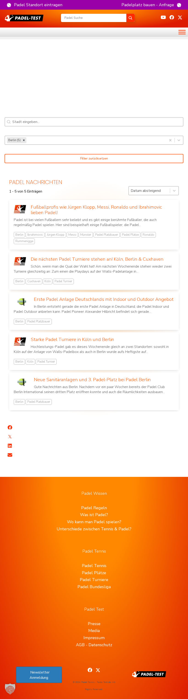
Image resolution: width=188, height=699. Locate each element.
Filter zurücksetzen (94, 158)
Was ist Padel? (94, 514)
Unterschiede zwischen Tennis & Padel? (94, 529)
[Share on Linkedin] (10, 445)
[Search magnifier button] (130, 18)
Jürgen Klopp (55, 235)
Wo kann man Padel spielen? (94, 522)
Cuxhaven (34, 281)
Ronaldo (148, 235)
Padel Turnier (63, 281)
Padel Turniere (94, 579)
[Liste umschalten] (179, 140)
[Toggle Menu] (182, 32)
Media (94, 630)
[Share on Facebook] (10, 427)
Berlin (19, 235)
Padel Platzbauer (106, 235)
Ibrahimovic (35, 235)
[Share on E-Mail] (10, 455)
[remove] (23, 140)
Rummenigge (24, 241)
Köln (47, 281)
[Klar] (170, 140)
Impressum (94, 637)
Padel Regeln (94, 508)
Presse (94, 623)
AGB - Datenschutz (94, 645)
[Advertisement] (94, 71)
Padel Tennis (94, 565)
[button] (35, 5)
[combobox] (85, 140)
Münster (85, 235)
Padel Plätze (130, 235)
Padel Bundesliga (94, 587)
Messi (72, 235)
